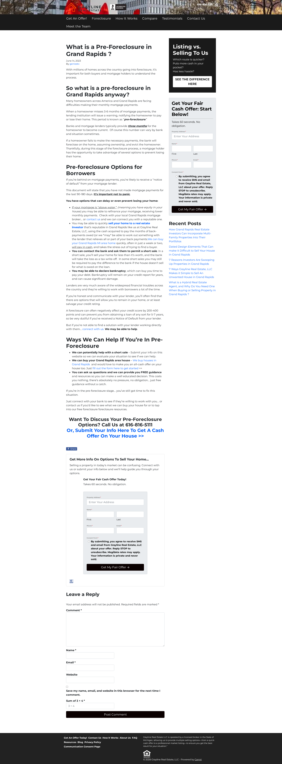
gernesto (74, 63)
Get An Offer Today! (75, 737)
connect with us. (93, 329)
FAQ (134, 737)
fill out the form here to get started (115, 368)
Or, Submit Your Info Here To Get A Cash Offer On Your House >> (115, 433)
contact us (93, 219)
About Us (125, 737)
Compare (149, 18)
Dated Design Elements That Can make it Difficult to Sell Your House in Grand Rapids (192, 250)
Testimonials (172, 18)
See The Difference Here (192, 81)
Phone (90, 526)
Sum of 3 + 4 (75, 700)
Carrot (198, 759)
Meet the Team (78, 26)
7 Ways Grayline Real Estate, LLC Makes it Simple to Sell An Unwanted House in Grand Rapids (191, 273)
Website (71, 674)
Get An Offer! (76, 18)
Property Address (94, 497)
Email (119, 526)
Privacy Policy (92, 742)
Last (118, 519)
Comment (74, 610)
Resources (70, 742)
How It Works (126, 18)
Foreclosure (101, 18)
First (89, 519)
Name (89, 510)
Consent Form (92, 538)
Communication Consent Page (82, 746)
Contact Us (196, 18)
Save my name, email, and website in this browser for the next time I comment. (113, 692)
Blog (80, 742)
